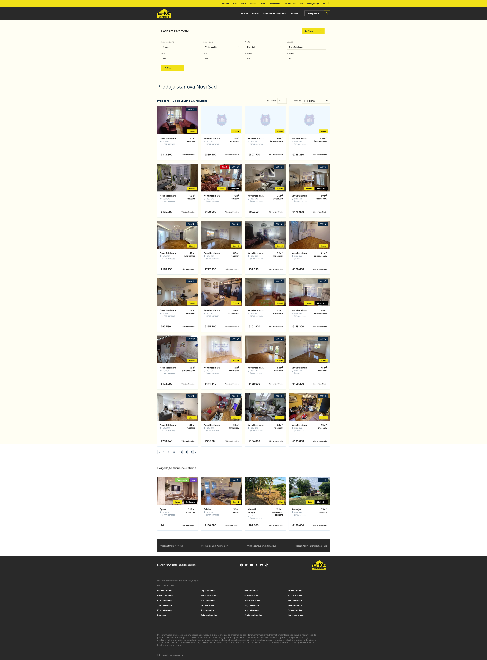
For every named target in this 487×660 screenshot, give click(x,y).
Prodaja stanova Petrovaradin (214, 545)
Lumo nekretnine (295, 615)
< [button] (159, 452)
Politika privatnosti (167, 565)
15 (191, 452)
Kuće (235, 3)
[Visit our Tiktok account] (266, 565)
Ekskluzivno (275, 3)
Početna (244, 13)
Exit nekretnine (207, 605)
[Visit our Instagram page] (246, 565)
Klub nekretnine (164, 600)
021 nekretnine (251, 590)
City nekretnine (208, 590)
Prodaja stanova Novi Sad (171, 545)
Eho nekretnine (208, 600)
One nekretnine (295, 610)
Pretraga (168, 67)
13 (180, 452)
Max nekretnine (295, 605)
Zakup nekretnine (209, 615)
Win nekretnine (295, 600)
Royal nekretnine (165, 595)
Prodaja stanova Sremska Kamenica (311, 545)
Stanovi (225, 3)
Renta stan (162, 615)
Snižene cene (290, 3)
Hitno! (263, 3)
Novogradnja (313, 3)
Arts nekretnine (252, 610)
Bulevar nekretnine (209, 595)
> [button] (195, 452)
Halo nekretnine (295, 595)
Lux (301, 3)
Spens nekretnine (252, 600)
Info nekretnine (295, 590)
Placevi (253, 3)
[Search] (327, 13)
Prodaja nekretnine (253, 615)
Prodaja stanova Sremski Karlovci (261, 545)
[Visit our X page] (256, 565)
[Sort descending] (284, 101)
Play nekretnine (252, 605)
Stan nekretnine (164, 605)
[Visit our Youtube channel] (251, 565)
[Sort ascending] (280, 101)
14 (186, 452)
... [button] (177, 452)
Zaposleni (294, 13)
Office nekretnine (252, 595)
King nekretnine (164, 610)
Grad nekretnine (164, 590)
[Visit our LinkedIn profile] (261, 565)
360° (325, 3)
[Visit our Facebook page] (241, 565)
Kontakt (255, 13)
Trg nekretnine (207, 610)
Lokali (243, 3)
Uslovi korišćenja (187, 565)
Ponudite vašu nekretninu (274, 13)
